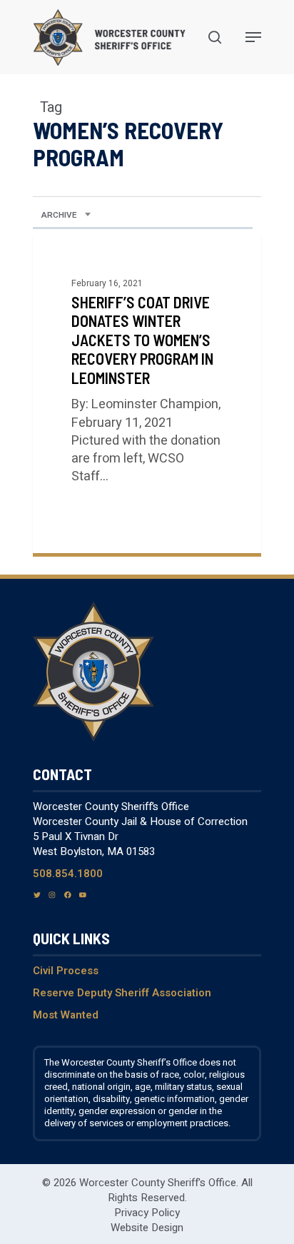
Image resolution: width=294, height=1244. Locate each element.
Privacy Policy (147, 1212)
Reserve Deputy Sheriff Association (122, 993)
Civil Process (65, 970)
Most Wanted (65, 1015)
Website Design (147, 1227)
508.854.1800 (68, 873)
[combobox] (66, 215)
